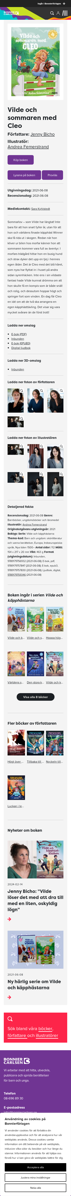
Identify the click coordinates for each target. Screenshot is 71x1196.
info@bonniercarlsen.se (20, 1112)
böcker (45, 1028)
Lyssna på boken (24, 175)
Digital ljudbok (20, 348)
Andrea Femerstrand (28, 146)
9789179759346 (17, 575)
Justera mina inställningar (35, 1177)
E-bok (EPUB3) (20, 343)
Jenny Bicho (42, 134)
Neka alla (35, 1188)
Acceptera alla (35, 1167)
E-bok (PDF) (19, 334)
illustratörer (47, 1035)
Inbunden (17, 338)
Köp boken (20, 160)
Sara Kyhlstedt (40, 208)
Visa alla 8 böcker (35, 697)
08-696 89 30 (13, 1098)
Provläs (52, 175)
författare (17, 1035)
